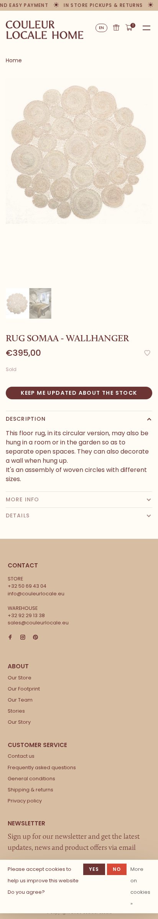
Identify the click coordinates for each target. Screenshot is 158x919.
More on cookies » (140, 886)
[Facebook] (10, 637)
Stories (16, 711)
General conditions (31, 778)
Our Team (20, 700)
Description (26, 419)
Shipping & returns (30, 789)
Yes (94, 869)
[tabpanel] (79, 151)
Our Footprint (24, 689)
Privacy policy (25, 800)
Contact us (21, 756)
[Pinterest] (35, 637)
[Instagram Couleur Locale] (22, 637)
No (117, 869)
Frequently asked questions (42, 767)
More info (22, 499)
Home (14, 60)
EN (101, 28)
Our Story (19, 722)
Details (18, 515)
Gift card (116, 27)
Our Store (19, 677)
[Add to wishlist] (147, 353)
